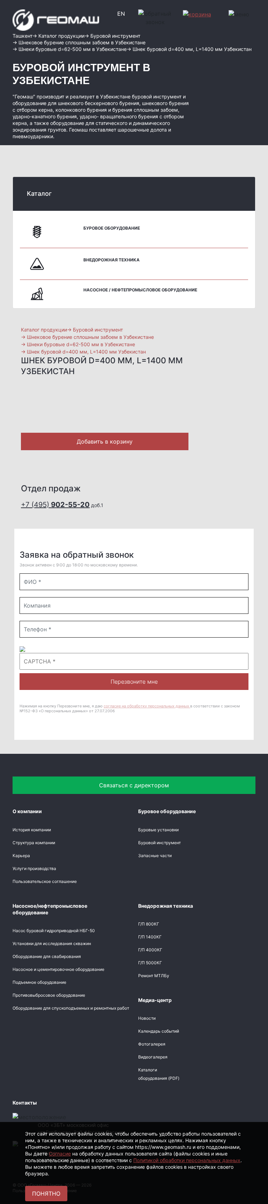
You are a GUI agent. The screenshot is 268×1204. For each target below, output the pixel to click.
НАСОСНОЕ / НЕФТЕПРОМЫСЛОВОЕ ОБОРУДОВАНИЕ (140, 289)
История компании (32, 829)
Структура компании (34, 842)
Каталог (39, 193)
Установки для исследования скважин (52, 943)
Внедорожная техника (111, 259)
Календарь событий (158, 1031)
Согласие (60, 1154)
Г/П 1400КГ (150, 936)
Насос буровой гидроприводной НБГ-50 (54, 930)
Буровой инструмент (159, 842)
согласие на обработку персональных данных (147, 706)
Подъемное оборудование (39, 982)
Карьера (21, 855)
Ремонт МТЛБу (153, 975)
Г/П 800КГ (148, 924)
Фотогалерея (151, 1044)
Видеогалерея (153, 1057)
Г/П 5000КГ (150, 962)
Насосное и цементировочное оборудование (58, 969)
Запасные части (155, 855)
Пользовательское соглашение (45, 881)
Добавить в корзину (105, 441)
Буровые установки (158, 829)
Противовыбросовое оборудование (49, 995)
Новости (147, 1018)
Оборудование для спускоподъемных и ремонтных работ (71, 1008)
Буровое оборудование (111, 228)
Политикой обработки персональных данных (186, 1160)
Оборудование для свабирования (47, 956)
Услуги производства (34, 868)
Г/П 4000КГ (150, 949)
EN (121, 13)
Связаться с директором (134, 785)
